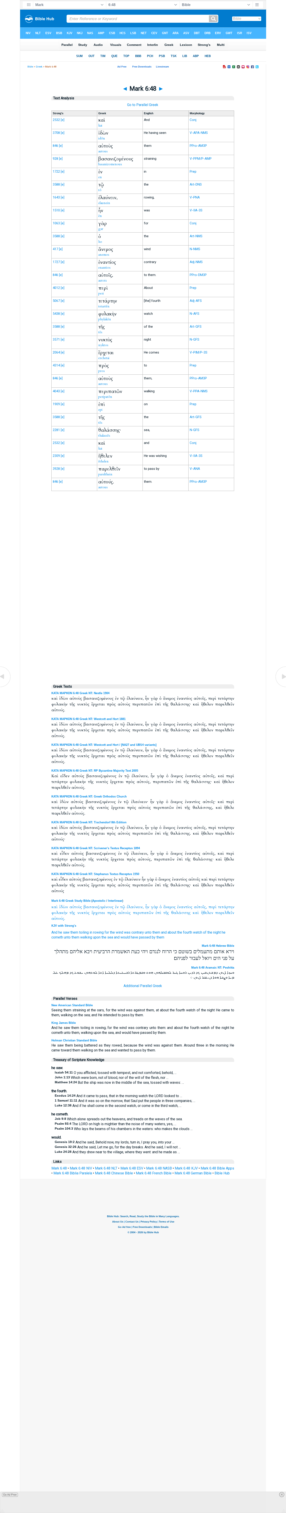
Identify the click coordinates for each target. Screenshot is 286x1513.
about (172, 932)
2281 (56, 430)
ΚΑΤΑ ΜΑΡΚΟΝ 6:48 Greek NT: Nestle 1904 (80, 693)
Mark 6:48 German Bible (193, 1173)
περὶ (212, 907)
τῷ (122, 907)
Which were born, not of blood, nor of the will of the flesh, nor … (111, 1077)
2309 (56, 456)
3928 (56, 469)
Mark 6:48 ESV (131, 1168)
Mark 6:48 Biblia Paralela (72, 1173)
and (164, 932)
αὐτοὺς (75, 907)
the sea (107, 937)
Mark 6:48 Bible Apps (217, 1168)
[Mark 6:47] (5, 687)
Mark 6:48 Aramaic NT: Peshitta (212, 967)
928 (55, 159)
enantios (104, 267)
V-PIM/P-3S (198, 352)
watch (197, 932)
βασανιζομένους (99, 907)
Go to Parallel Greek (142, 105)
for (107, 932)
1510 (56, 210)
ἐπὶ (158, 913)
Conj (193, 120)
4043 (56, 391)
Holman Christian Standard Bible (74, 1040)
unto (67, 937)
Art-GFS (196, 327)
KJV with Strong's (63, 925)
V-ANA (195, 469)
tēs (100, 332)
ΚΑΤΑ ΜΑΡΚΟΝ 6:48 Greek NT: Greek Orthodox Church (89, 796)
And (54, 932)
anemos (103, 254)
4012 (56, 288)
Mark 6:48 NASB (159, 1168)
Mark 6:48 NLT (106, 1168)
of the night (212, 932)
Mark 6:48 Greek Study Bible (70, 900)
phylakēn (104, 319)
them (74, 932)
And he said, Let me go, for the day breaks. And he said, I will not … (118, 1147)
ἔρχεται (98, 913)
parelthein (105, 474)
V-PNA (195, 197)
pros (101, 371)
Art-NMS (196, 236)
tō (99, 190)
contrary (137, 932)
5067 (56, 301)
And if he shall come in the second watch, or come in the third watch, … (118, 1106)
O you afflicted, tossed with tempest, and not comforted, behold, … (116, 1073)
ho (100, 241)
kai (100, 125)
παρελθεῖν (224, 913)
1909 (56, 404)
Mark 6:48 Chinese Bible (114, 1173)
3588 (56, 184)
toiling (84, 932)
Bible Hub (222, 1173)
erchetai (103, 358)
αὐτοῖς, (200, 907)
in (91, 932)
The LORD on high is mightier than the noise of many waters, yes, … (115, 1124)
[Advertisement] (142, 586)
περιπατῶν (143, 913)
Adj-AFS (196, 301)
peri (101, 293)
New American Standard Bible (72, 1005)
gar (100, 229)
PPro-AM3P (198, 146)
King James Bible (63, 1022)
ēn (100, 216)
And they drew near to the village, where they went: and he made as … (117, 1152)
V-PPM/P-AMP (201, 159)
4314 (56, 365)
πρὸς (111, 913)
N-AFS (194, 314)
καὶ (54, 907)
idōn (101, 138)
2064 (56, 352)
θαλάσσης (181, 913)
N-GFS (194, 339)
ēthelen (103, 461)
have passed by (143, 937)
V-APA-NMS (199, 133)
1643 (56, 197)
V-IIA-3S (196, 210)
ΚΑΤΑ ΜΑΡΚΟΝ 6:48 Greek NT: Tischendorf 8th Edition (88, 822)
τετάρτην (226, 907)
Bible (30, 66)
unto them (152, 932)
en (100, 177)
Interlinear (115, 900)
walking (86, 937)
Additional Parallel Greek (143, 986)
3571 (56, 339)
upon (97, 937)
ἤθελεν (207, 913)
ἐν (117, 907)
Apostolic (98, 900)
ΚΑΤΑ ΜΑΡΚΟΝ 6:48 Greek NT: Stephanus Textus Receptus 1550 (95, 874)
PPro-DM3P (198, 275)
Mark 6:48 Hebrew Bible (218, 945)
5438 (56, 314)
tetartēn (103, 306)
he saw (63, 932)
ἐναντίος (184, 907)
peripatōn (105, 397)
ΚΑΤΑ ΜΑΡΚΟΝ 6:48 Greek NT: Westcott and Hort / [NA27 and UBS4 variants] (103, 744)
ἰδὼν (63, 907)
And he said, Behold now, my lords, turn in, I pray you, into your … (115, 1142)
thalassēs (104, 435)
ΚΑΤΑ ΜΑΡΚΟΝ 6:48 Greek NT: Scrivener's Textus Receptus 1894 (95, 848)
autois (102, 280)
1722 (56, 172)
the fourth (184, 932)
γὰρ (154, 907)
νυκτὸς (83, 913)
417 (55, 249)
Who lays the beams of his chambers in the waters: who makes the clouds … (124, 1129)
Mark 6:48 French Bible (154, 1173)
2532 (56, 120)
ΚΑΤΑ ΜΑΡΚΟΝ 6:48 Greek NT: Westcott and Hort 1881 (88, 719)
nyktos (103, 345)
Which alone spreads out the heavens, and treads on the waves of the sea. (119, 1119)
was (127, 932)
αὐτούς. (58, 918)
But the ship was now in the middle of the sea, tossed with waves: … (119, 1082)
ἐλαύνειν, (135, 907)
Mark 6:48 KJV (186, 1168)
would (125, 937)
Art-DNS (196, 184)
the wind (116, 932)
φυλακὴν (59, 913)
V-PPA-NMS (199, 391)
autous (103, 151)
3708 (56, 133)
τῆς (72, 913)
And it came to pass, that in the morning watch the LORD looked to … (118, 1096)
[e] (62, 120)
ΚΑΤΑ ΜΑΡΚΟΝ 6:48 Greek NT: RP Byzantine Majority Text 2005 (94, 770)
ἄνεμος (169, 907)
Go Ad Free (10, 1494)
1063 (56, 223)
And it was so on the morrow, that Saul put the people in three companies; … (125, 1101)
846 (55, 146)
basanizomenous (110, 164)
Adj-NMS (196, 262)
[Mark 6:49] (280, 687)
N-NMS (195, 249)
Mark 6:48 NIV (81, 1168)
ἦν (147, 907)
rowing (98, 932)
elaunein (104, 203)
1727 (56, 262)
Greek (39, 66)
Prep (193, 172)
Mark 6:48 (59, 1168)
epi (100, 409)
